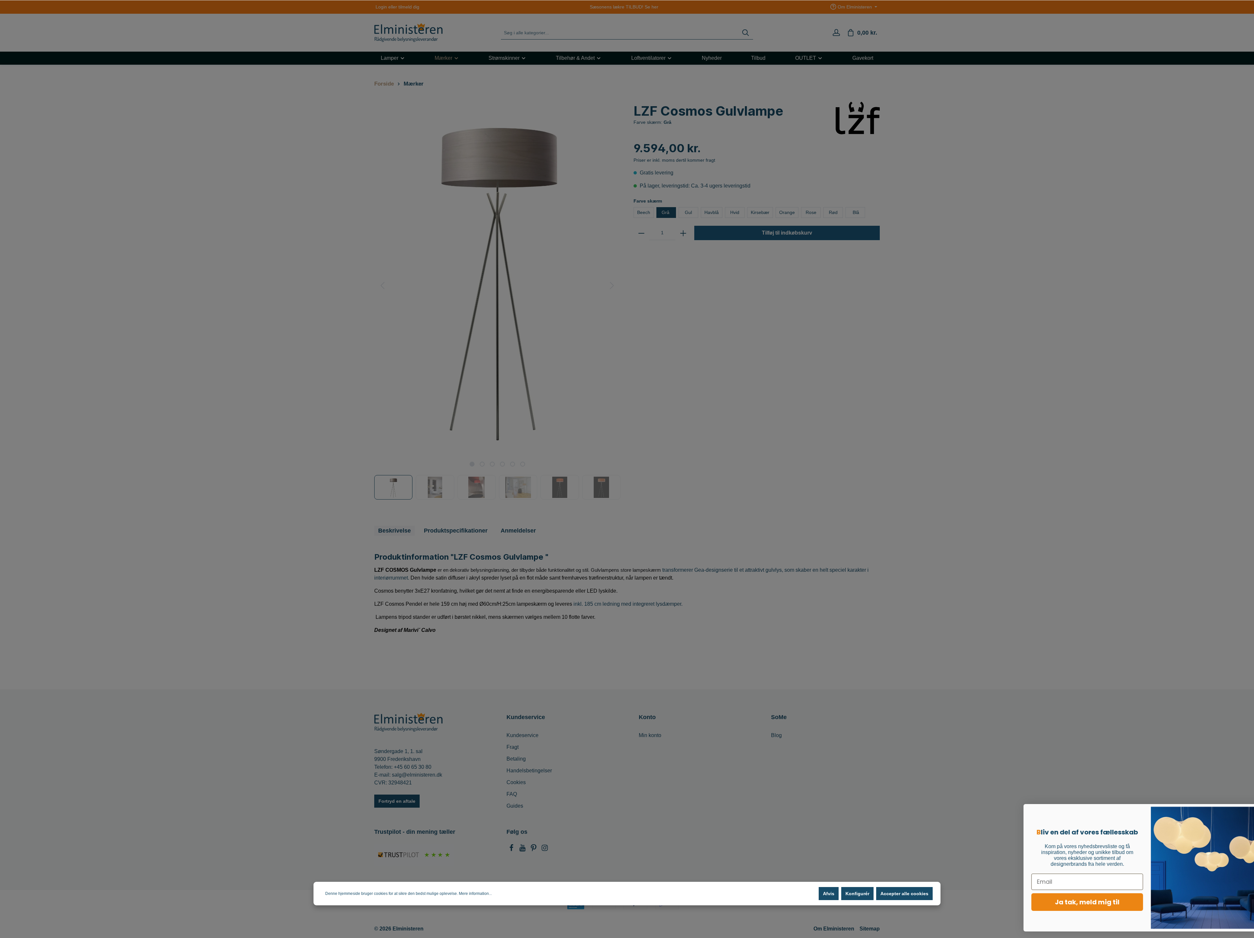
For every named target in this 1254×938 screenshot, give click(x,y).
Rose (811, 212)
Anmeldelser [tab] (518, 530)
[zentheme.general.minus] (641, 233)
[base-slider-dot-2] (482, 464)
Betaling (516, 759)
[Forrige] (382, 285)
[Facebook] (512, 849)
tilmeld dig (408, 6)
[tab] (394, 531)
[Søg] (745, 33)
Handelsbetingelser (529, 770)
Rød (833, 212)
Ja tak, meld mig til (1056, 902)
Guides (514, 806)
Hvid (734, 212)
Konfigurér (857, 893)
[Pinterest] (534, 849)
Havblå (711, 212)
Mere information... (475, 893)
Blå (855, 212)
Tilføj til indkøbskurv (787, 233)
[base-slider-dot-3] (492, 464)
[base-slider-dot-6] (522, 464)
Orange (787, 212)
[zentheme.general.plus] (683, 233)
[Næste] (612, 285)
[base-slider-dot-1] (472, 464)
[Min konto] (836, 32)
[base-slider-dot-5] (512, 464)
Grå (666, 212)
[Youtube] (523, 849)
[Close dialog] (1239, 812)
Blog (776, 735)
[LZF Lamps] (858, 117)
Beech (643, 212)
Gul (688, 212)
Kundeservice (522, 735)
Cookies (516, 782)
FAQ (511, 794)
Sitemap (870, 928)
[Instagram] (544, 849)
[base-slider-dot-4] (502, 464)
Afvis (828, 893)
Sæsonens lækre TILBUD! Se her (624, 6)
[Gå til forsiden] (408, 32)
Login (381, 6)
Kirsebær (760, 212)
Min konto (650, 735)
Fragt (512, 747)
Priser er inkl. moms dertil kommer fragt (674, 160)
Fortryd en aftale (396, 801)
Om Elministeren (833, 928)
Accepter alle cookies (904, 893)
